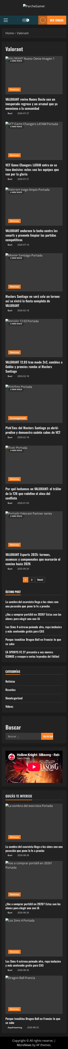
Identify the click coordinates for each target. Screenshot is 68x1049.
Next (40, 579)
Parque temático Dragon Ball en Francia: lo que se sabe (32, 1020)
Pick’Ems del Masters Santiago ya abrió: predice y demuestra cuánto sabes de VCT (34, 404)
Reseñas (10, 690)
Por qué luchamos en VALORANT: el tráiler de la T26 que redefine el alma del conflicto (34, 465)
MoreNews (24, 1045)
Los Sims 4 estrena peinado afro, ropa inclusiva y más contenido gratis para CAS (33, 629)
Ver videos (56, 20)
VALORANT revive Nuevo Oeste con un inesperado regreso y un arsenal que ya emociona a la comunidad (34, 75)
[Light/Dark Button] (25, 20)
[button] (6, 20)
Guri (10, 113)
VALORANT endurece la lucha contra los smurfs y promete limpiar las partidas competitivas (34, 206)
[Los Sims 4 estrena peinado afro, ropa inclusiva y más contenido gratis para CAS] (34, 937)
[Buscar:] (23, 736)
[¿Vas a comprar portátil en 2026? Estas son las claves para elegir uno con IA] (34, 880)
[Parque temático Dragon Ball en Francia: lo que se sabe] (34, 995)
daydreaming (15, 1027)
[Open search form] (34, 20)
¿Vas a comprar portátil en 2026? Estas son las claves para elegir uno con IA (33, 616)
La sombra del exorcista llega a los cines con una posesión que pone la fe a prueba (32, 604)
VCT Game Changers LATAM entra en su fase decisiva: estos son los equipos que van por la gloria (34, 141)
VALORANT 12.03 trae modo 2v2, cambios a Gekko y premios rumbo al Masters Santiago (34, 338)
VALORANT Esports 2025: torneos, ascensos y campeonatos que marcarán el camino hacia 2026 (34, 530)
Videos (9, 706)
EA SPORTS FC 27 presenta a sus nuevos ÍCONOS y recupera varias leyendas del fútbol (32, 654)
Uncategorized (18, 418)
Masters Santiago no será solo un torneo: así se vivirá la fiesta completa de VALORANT (34, 272)
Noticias (14, 89)
